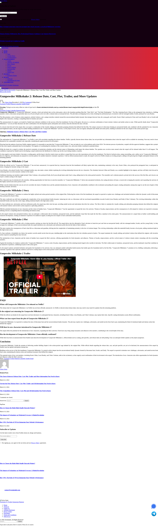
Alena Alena (8, 102)
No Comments (27, 102)
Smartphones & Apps (13, 80)
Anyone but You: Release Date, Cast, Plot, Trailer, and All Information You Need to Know (28, 383)
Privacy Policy (35, 19)
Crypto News (11, 56)
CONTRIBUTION (8, 82)
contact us (6, 508)
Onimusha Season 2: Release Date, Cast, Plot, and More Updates (27, 131)
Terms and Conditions (10, 515)
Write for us (7, 516)
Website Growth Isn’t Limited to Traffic (12, 41)
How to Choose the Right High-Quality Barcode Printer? (17, 408)
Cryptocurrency (11, 57)
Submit (20, 521)
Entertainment (9, 59)
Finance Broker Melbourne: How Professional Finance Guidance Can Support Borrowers (28, 34)
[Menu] (0, 87)
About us (6, 506)
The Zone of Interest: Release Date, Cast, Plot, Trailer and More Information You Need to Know (30, 376)
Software (10, 79)
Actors (9, 61)
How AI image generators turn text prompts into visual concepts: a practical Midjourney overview (30, 26)
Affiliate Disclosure (9, 510)
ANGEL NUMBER (13, 62)
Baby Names (11, 64)
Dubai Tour (10, 72)
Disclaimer (7, 513)
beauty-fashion (11, 67)
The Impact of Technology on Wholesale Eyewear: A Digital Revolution (22, 415)
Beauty (9, 65)
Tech (8, 54)
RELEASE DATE (5, 92)
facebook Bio (11, 69)
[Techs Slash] (4, 48)
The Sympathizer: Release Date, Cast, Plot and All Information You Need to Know (25, 391)
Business (7, 74)
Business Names (12, 75)
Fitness (9, 70)
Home (6, 51)
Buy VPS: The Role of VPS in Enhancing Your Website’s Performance (22, 422)
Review (6, 77)
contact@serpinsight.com (12, 490)
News (5, 52)
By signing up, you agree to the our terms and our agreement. (24, 19)
